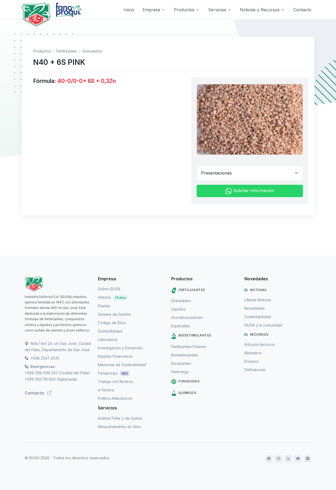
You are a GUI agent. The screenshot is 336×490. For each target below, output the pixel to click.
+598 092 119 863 (40, 379)
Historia (112, 297)
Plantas (104, 306)
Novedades (254, 308)
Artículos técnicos (259, 344)
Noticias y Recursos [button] (260, 9)
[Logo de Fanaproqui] (68, 15)
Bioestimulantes (194, 335)
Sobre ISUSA (109, 289)
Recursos (259, 334)
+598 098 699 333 (41, 373)
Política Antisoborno (115, 398)
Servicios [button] (217, 9)
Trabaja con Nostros (115, 381)
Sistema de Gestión (114, 314)
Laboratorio (108, 339)
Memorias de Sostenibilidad (122, 364)
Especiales (180, 326)
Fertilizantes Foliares (188, 346)
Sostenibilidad (110, 331)
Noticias (258, 290)
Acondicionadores (187, 317)
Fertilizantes (66, 51)
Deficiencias (255, 369)
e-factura (106, 390)
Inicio (129, 9)
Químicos (187, 393)
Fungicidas (189, 381)
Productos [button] (184, 9)
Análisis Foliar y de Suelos (120, 418)
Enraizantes (181, 363)
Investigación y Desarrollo (120, 348)
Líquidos (178, 309)
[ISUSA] (58, 284)
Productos (42, 51)
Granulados (92, 51)
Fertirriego (180, 372)
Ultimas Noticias (257, 300)
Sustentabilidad (257, 316)
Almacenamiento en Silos (119, 426)
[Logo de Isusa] (36, 15)
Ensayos (251, 361)
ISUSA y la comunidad (263, 325)
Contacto (302, 9)
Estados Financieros (115, 356)
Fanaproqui (113, 373)
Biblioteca (252, 353)
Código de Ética (112, 322)
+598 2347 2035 (44, 358)
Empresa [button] (151, 9)
